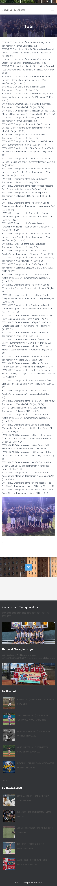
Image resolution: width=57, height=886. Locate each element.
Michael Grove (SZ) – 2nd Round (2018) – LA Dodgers (36, 830)
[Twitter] (28, 567)
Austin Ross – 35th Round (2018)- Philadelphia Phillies (32, 862)
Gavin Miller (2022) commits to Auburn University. (35, 701)
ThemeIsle (37, 883)
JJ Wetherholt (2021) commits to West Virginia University (35, 765)
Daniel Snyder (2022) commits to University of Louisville (32, 749)
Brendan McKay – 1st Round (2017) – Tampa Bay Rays (34, 798)
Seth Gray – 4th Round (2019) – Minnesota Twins (31, 846)
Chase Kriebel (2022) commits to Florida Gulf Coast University (32, 717)
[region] (28, 633)
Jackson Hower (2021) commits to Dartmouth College (33, 733)
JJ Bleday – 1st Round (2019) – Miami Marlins (34, 814)
